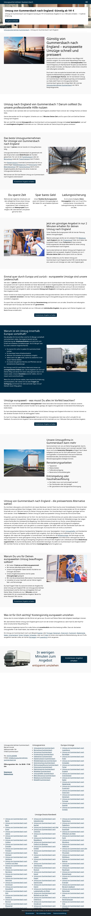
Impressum (8, 772)
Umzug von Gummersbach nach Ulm (74, 849)
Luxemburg (43, 637)
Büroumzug (8, 159)
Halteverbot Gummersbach (43, 756)
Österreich (64, 633)
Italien (6, 635)
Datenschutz (8, 774)
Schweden (33, 635)
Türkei (21, 635)
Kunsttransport (27, 157)
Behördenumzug (9, 167)
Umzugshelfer (70, 531)
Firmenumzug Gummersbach (44, 754)
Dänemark (56, 633)
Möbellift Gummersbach (42, 780)
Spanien (40, 633)
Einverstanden (30, 913)
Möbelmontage (63, 535)
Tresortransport (24, 159)
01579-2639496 (12, 756)
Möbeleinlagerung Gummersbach (45, 761)
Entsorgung (33, 165)
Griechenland (13, 635)
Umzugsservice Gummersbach (44, 748)
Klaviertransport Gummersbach (44, 759)
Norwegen (32, 637)
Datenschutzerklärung (59, 913)
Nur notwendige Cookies (44, 913)
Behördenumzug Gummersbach (45, 776)
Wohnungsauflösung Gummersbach (46, 765)
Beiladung (82, 238)
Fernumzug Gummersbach (43, 752)
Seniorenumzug (24, 167)
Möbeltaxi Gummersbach (42, 771)
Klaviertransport (12, 163)
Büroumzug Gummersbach (43, 750)
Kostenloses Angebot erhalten (24, 182)
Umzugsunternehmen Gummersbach (18, 2)
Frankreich (72, 633)
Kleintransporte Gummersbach (44, 769)
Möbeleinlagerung (19, 165)
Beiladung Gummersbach (42, 778)
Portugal (49, 633)
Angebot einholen (12, 21)
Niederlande (81, 633)
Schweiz (26, 635)
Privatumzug (67, 240)
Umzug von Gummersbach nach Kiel (46, 827)
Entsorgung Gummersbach (43, 767)
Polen (46, 635)
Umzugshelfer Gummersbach (44, 773)
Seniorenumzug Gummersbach (44, 763)
